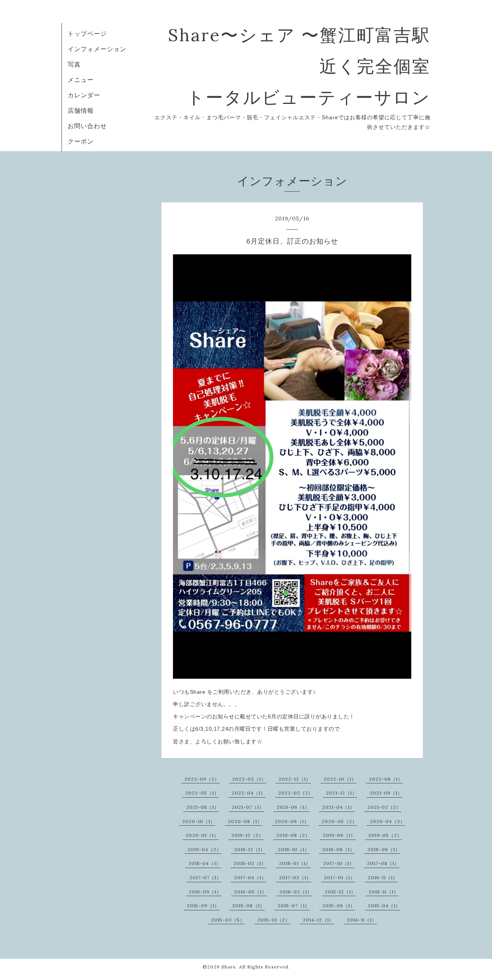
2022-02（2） (295, 793)
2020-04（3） (387, 821)
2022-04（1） (249, 793)
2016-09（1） (205, 892)
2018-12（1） (249, 849)
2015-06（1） (338, 905)
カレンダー (84, 95)
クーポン (81, 141)
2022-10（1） (340, 779)
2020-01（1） (202, 835)
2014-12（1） (318, 920)
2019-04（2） (204, 849)
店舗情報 (81, 110)
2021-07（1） (248, 807)
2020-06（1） (292, 821)
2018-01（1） (295, 863)
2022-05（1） (202, 793)
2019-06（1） (339, 835)
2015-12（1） (340, 892)
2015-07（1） (294, 905)
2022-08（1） (386, 779)
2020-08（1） (245, 821)
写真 (74, 64)
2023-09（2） (201, 779)
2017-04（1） (250, 877)
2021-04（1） (338, 807)
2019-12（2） (247, 835)
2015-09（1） (203, 905)
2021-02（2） (384, 807)
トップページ (87, 33)
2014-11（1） (362, 920)
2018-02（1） (250, 863)
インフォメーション (97, 49)
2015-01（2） (274, 920)
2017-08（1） (383, 863)
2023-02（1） (249, 779)
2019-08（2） (293, 835)
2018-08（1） (338, 849)
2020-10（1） (198, 821)
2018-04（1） (204, 863)
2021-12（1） (341, 793)
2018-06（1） (383, 849)
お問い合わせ (87, 126)
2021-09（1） (386, 793)
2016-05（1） (250, 892)
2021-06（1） (293, 807)
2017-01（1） (339, 877)
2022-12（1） (295, 779)
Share (228, 967)
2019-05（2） (385, 835)
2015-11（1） (384, 892)
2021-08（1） (202, 807)
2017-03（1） (295, 877)
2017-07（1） (205, 877)
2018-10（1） (293, 849)
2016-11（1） (383, 877)
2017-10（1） (338, 863)
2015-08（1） (248, 905)
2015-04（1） (384, 905)
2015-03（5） (228, 920)
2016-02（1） (295, 892)
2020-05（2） (339, 821)
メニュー (81, 79)
